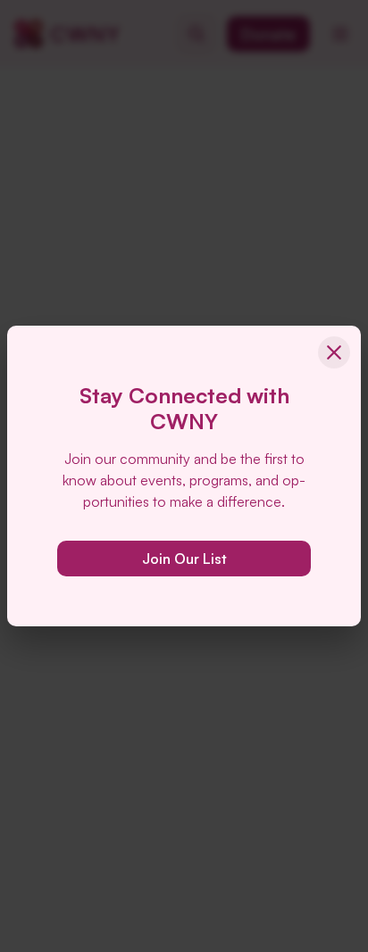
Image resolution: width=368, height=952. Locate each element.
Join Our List (184, 558)
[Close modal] (334, 352)
